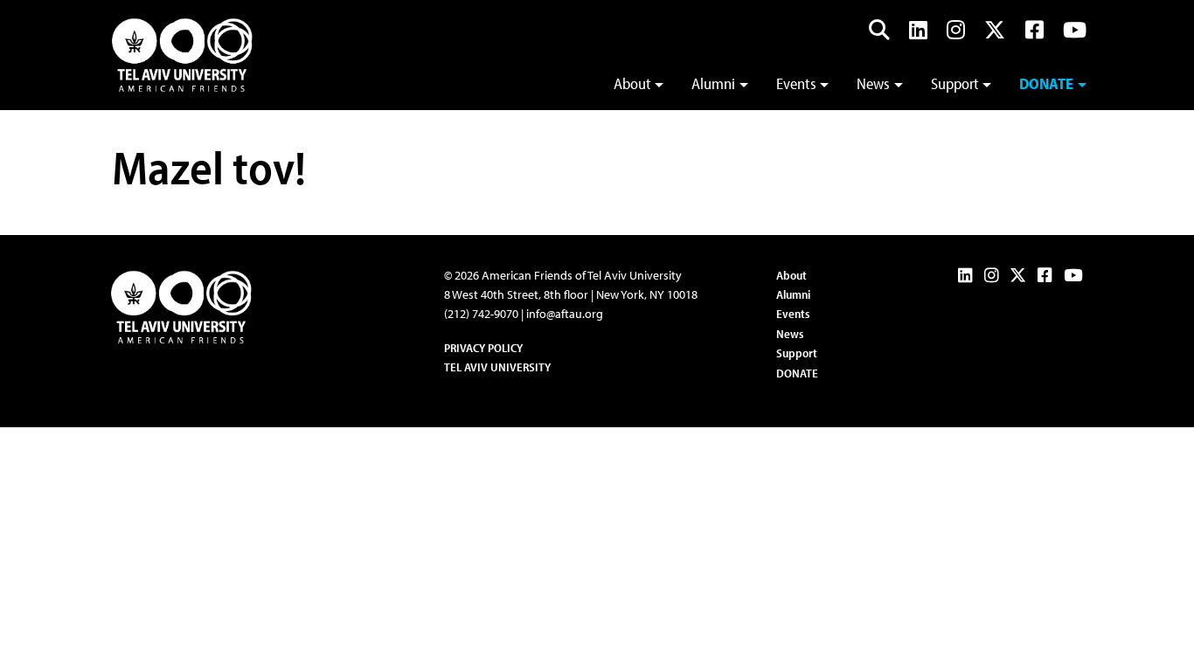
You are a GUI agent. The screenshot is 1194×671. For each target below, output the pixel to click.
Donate (1046, 83)
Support (955, 83)
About (632, 83)
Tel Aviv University (497, 367)
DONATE (797, 373)
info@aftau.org (564, 314)
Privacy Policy (483, 348)
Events (796, 83)
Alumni (713, 83)
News (873, 83)
